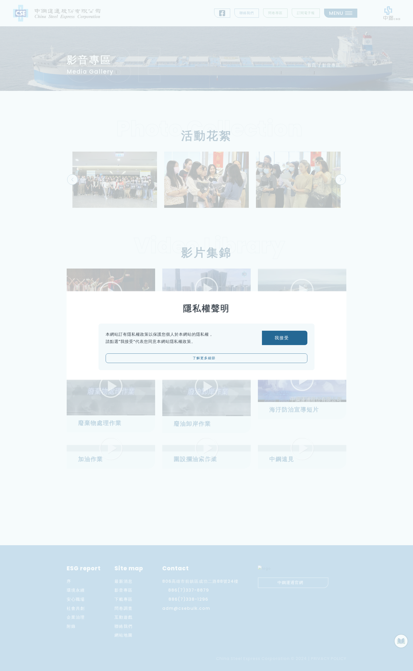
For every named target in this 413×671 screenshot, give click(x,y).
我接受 (283, 338)
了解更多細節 (205, 358)
